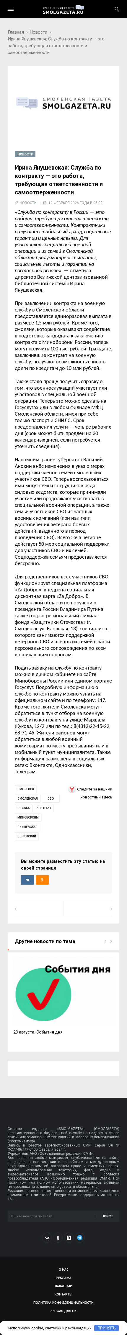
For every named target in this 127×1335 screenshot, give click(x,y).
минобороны (28, 817)
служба (23, 808)
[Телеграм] (80, 1238)
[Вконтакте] (47, 1238)
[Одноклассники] (58, 1238)
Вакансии (63, 1286)
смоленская (27, 798)
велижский (26, 836)
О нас (64, 1270)
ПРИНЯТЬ (106, 1328)
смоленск (25, 789)
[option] (64, 999)
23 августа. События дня (38, 1032)
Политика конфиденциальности (63, 1303)
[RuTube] (69, 1238)
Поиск (107, 1216)
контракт (44, 808)
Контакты (63, 1294)
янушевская (27, 827)
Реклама (63, 1278)
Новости (38, 32)
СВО (51, 798)
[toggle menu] (11, 9)
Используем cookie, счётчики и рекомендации (50, 1328)
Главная (16, 32)
